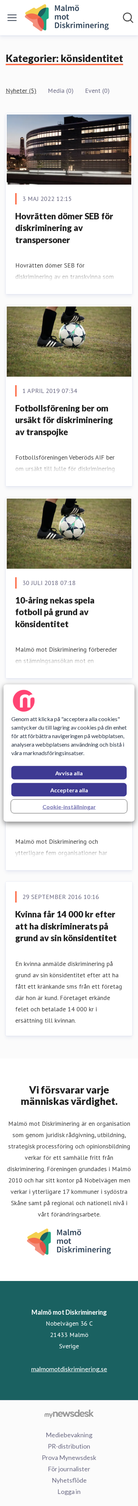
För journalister (69, 1469)
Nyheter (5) (21, 90)
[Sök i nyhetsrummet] (128, 17)
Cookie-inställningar (69, 806)
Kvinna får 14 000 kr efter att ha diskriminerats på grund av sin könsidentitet (66, 926)
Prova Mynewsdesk (69, 1457)
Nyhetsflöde (69, 1480)
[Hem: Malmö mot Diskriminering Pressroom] (67, 17)
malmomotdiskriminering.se (69, 1369)
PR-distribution (69, 1446)
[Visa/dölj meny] (12, 18)
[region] (69, 753)
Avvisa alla (69, 773)
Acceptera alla (69, 790)
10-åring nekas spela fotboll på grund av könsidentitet (54, 612)
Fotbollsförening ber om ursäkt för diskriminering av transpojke (64, 420)
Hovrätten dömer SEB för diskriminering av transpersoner (64, 228)
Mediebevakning (69, 1435)
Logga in (69, 1491)
